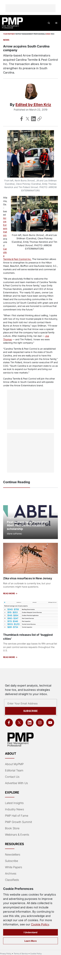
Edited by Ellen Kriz (33, 104)
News (6, 40)
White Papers (13, 867)
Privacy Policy (5, 953)
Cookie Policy (40, 924)
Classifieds (12, 879)
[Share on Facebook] (21, 118)
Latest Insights (14, 803)
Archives (10, 873)
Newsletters (12, 854)
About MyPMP (14, 764)
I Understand (30, 932)
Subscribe (30, 710)
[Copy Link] (39, 118)
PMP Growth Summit (18, 822)
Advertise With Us (16, 783)
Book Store (12, 828)
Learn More (30, 941)
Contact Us (12, 776)
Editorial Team (14, 770)
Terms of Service (21, 953)
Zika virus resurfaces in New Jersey (27, 578)
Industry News (14, 809)
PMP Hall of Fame (16, 815)
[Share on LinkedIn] (33, 118)
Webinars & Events (17, 834)
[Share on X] (27, 118)
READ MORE (9, 593)
